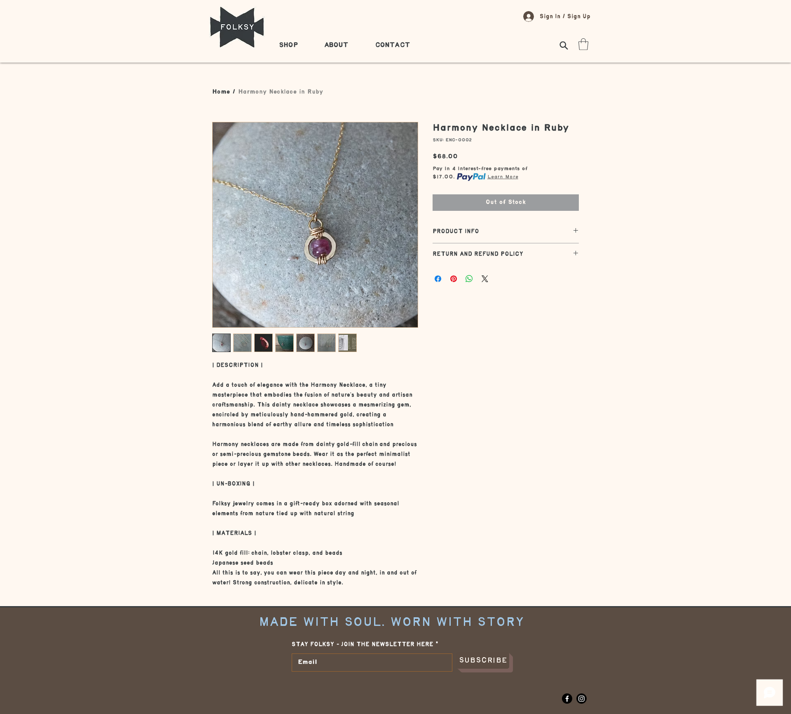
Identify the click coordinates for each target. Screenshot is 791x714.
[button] (583, 44)
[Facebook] (567, 698)
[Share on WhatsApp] (469, 279)
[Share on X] (485, 279)
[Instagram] (581, 698)
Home (221, 92)
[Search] (564, 45)
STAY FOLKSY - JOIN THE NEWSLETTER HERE (362, 644)
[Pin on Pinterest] (454, 279)
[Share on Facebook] (438, 279)
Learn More (502, 177)
